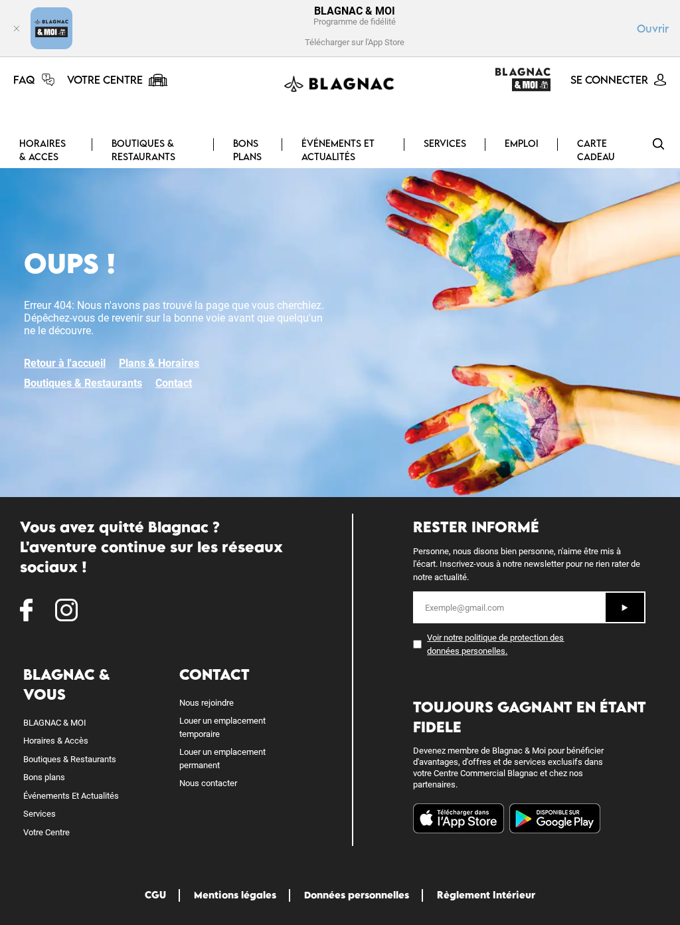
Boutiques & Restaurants (83, 383)
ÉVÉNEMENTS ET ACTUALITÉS (338, 150)
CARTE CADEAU (596, 150)
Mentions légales (235, 894)
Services (39, 814)
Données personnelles (356, 894)
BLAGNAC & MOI (54, 723)
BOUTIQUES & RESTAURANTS (143, 150)
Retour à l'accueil (65, 363)
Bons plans (44, 777)
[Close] (17, 28)
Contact (173, 383)
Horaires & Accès (55, 741)
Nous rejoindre (206, 703)
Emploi (522, 143)
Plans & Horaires (159, 363)
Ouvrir (653, 28)
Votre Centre (46, 832)
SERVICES (445, 143)
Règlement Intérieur (486, 894)
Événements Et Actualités (71, 796)
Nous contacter (208, 783)
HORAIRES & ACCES (42, 150)
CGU (155, 894)
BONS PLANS (247, 150)
